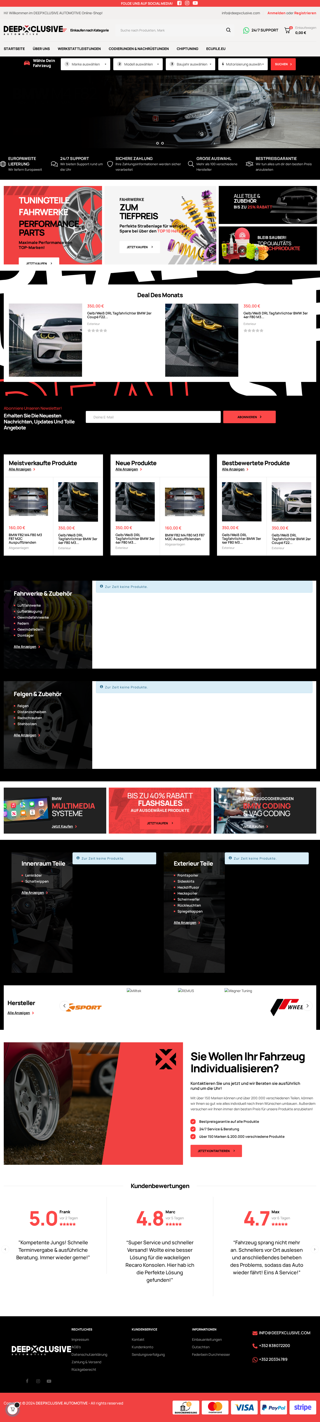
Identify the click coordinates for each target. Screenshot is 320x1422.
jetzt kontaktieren (214, 1151)
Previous (65, 1006)
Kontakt (138, 1339)
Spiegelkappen (190, 911)
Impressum (80, 1339)
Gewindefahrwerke (33, 617)
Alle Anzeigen (20, 469)
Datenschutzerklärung (89, 1354)
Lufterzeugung (30, 611)
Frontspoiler (188, 875)
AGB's (76, 1347)
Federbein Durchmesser (211, 1354)
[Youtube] (52, 1381)
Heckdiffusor (188, 887)
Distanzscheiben (32, 711)
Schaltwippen (37, 881)
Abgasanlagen (19, 548)
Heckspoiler (188, 893)
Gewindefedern (30, 629)
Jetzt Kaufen (36, 263)
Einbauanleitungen (207, 1339)
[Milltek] (82, 991)
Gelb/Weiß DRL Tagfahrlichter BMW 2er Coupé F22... (119, 315)
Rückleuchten (189, 905)
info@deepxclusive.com (241, 12)
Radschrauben (30, 717)
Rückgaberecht (84, 1369)
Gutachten (201, 1347)
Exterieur (93, 324)
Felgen (23, 705)
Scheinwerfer (189, 899)
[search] (228, 30)
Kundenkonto (142, 1347)
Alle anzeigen (19, 1012)
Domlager (26, 635)
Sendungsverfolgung (148, 1354)
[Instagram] (41, 1381)
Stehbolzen (27, 723)
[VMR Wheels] (290, 991)
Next (307, 1006)
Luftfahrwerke (29, 605)
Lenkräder (33, 875)
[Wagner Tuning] (186, 991)
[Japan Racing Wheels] (238, 1007)
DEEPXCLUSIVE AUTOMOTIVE (62, 1403)
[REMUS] (134, 991)
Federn (23, 623)
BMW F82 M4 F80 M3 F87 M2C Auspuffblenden (25, 538)
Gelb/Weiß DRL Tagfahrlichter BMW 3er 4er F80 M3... (276, 315)
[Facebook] (31, 1381)
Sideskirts (186, 881)
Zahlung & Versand (86, 1362)
